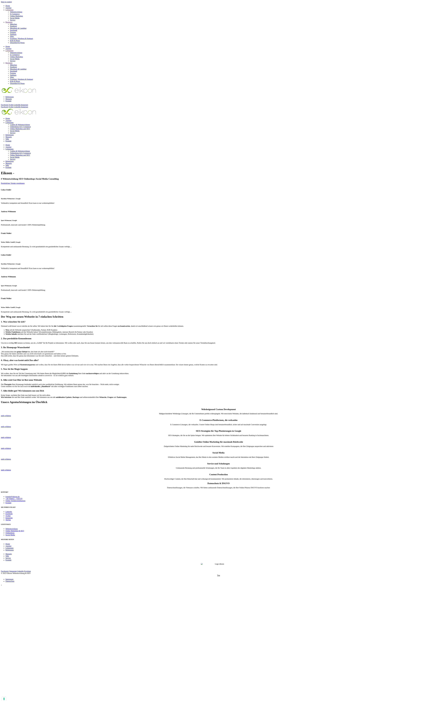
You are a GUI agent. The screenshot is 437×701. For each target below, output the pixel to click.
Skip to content (6, 2)
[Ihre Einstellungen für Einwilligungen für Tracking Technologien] (4, 699)
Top (218, 575)
